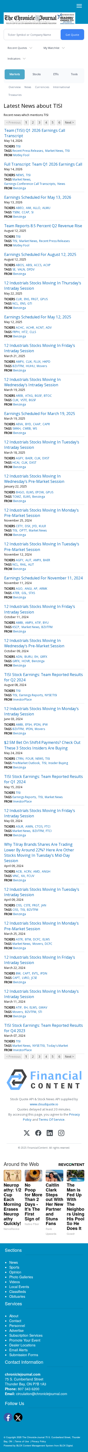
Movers (42, 366)
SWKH (16, 428)
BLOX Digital (66, 1445)
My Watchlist (51, 48)
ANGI (28, 588)
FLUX (37, 362)
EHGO (20, 492)
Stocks (37, 74)
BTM (28, 939)
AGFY (19, 458)
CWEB (27, 428)
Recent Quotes (17, 48)
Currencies (42, 87)
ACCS (37, 265)
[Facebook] (38, 1133)
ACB (19, 871)
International (61, 87)
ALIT (28, 560)
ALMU (46, 208)
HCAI (15, 462)
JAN (43, 905)
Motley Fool (21, 155)
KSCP (15, 627)
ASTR (19, 939)
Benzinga (19, 188)
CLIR (19, 299)
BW (18, 973)
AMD (36, 871)
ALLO (36, 208)
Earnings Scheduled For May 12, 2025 (37, 317)
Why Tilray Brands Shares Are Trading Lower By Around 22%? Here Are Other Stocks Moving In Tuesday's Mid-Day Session (39, 852)
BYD (28, 424)
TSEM (16, 212)
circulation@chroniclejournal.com (41, 1393)
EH (36, 657)
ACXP (47, 265)
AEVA (19, 424)
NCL (15, 303)
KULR (42, 526)
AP (35, 588)
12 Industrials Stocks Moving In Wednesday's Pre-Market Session (34, 478)
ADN (19, 657)
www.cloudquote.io (44, 1104)
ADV (49, 327)
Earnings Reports (31, 695)
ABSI (29, 265)
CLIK (29, 362)
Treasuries (15, 95)
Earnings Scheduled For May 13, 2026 (37, 197)
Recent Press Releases (27, 151)
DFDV (30, 269)
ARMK (43, 588)
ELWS (29, 492)
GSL (24, 593)
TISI (18, 146)
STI (40, 1012)
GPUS (44, 299)
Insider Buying (58, 763)
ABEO (20, 208)
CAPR (46, 424)
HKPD (46, 362)
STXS (32, 593)
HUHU (30, 366)
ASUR (19, 826)
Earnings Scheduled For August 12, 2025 (40, 254)
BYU (46, 623)
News (27, 87)
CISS (19, 905)
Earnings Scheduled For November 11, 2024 (43, 578)
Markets (15, 74)
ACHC (20, 327)
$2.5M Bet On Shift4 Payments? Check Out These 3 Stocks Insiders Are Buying (42, 745)
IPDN (37, 724)
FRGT (34, 299)
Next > (69, 122)
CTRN (19, 759)
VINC (15, 876)
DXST (45, 458)
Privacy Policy (39, 1441)
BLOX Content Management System (35, 1445)
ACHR (30, 327)
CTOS (39, 826)
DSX (27, 526)
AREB (19, 396)
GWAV (43, 1007)
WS (35, 428)
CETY (19, 526)
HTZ (25, 332)
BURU (28, 657)
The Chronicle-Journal (33, 1437)
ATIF (38, 623)
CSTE (27, 905)
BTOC (48, 396)
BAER (29, 458)
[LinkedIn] (50, 1133)
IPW (45, 724)
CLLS (33, 332)
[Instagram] (61, 1133)
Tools (74, 74)
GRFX (43, 657)
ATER (15, 593)
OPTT (23, 530)
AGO (19, 588)
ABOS (20, 265)
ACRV (27, 871)
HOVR (26, 661)
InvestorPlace (22, 699)
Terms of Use (22, 1441)
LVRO (25, 978)
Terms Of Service (52, 1119)
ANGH (46, 871)
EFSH (28, 724)
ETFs (55, 74)
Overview (15, 87)
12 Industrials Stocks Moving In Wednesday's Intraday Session (32, 382)
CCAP (25, 212)
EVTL (35, 973)
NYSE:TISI (51, 695)
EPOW (39, 492)
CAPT (26, 973)
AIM (28, 208)
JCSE (34, 978)
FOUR (29, 759)
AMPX (20, 362)
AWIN (29, 826)
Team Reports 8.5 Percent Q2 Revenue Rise (43, 225)
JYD (34, 526)
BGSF (38, 396)
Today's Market (57, 1046)
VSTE (24, 400)
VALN (21, 269)
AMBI (19, 623)
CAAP (37, 424)
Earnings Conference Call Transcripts (29, 184)
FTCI (47, 826)
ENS (26, 299)
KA (23, 876)
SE (13, 269)
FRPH (16, 332)
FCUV (30, 876)
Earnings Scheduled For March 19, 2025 (39, 413)
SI (32, 212)
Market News (54, 151)
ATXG (29, 396)
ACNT (40, 327)
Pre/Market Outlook (26, 763)
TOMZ (16, 497)
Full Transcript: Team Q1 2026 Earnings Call (43, 164)
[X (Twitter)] (27, 1133)
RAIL (23, 564)
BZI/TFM (18, 366)
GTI (29, 303)
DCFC (37, 939)
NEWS (20, 175)
